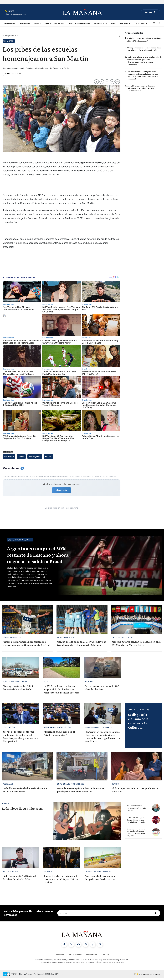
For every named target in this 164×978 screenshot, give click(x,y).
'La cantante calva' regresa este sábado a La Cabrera (136, 808)
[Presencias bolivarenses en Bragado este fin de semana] (102, 857)
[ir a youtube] (78, 944)
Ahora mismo (10, 23)
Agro (113, 23)
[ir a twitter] (71, 944)
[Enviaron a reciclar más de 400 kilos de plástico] (102, 667)
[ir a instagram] (85, 944)
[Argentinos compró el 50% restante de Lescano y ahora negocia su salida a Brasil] (109, 565)
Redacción (59, 955)
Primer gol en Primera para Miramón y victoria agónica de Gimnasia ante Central (26, 643)
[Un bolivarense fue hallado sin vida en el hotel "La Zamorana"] (27, 766)
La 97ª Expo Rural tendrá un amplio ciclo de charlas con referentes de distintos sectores (61, 689)
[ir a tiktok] (92, 944)
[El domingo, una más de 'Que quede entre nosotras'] (136, 766)
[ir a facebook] (64, 944)
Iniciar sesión (61, 490)
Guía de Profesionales (79, 23)
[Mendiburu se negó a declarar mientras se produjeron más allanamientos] (82, 766)
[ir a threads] (100, 944)
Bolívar (48, 456)
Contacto (105, 955)
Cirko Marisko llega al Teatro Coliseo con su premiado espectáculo (136, 820)
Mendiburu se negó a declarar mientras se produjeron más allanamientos (141, 88)
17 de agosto (34, 456)
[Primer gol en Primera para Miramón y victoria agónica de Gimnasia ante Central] (27, 619)
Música (37, 23)
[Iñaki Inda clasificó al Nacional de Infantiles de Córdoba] (20, 857)
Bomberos (25, 23)
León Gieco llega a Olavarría (22, 808)
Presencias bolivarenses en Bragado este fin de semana (100, 877)
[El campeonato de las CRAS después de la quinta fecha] (20, 667)
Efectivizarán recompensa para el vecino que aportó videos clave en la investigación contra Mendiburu (102, 736)
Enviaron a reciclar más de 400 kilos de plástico (102, 688)
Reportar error (91, 955)
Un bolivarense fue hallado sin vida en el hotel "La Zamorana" (25, 790)
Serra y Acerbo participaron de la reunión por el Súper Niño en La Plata (61, 879)
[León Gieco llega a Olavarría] (87, 821)
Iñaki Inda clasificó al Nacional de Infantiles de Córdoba (19, 877)
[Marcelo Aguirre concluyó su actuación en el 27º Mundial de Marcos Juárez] (136, 619)
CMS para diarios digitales (150, 974)
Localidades (140, 23)
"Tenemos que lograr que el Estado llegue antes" (59, 733)
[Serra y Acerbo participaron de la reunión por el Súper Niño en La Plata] (61, 857)
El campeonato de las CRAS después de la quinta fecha (18, 688)
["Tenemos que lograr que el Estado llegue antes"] (61, 713)
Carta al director (74, 955)
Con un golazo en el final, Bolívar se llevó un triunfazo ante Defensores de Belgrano (81, 643)
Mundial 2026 (100, 23)
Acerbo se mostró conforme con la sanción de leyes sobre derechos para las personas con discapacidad (20, 736)
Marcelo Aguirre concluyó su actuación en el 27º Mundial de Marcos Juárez (136, 643)
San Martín (9, 456)
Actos (21, 456)
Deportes (124, 23)
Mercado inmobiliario (55, 23)
